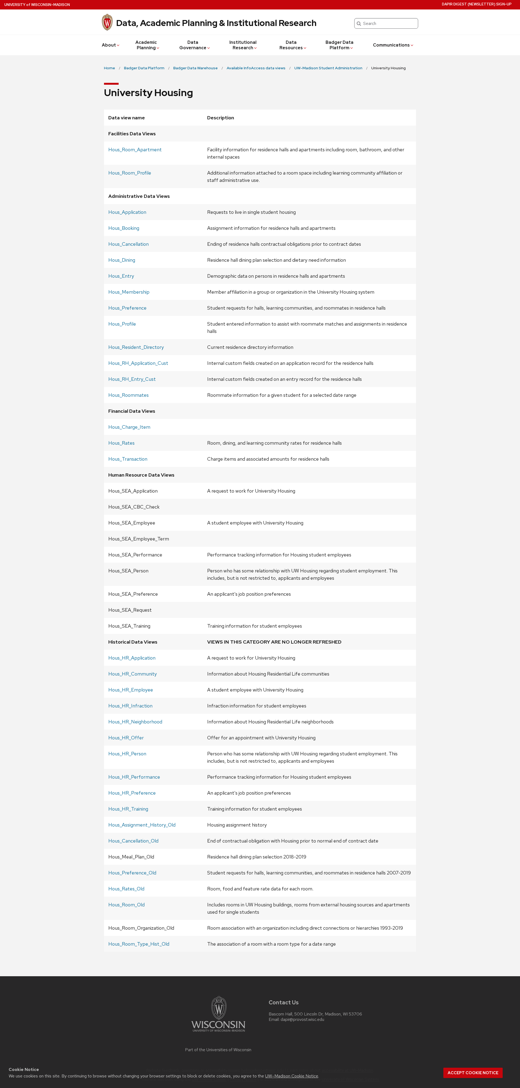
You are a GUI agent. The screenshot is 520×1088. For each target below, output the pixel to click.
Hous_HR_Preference (132, 793)
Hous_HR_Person (127, 754)
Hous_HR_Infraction (130, 706)
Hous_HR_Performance (134, 777)
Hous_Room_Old (126, 905)
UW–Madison (37, 4)
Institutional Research (242, 45)
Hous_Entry (121, 276)
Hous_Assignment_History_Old (142, 825)
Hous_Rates (121, 443)
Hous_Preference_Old (132, 873)
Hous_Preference (127, 308)
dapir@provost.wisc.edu (302, 1019)
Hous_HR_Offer (126, 738)
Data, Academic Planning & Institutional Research (216, 23)
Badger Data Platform (339, 45)
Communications (391, 45)
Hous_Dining (121, 260)
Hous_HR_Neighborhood (135, 722)
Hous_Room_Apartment (135, 149)
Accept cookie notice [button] (473, 1073)
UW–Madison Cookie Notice (291, 1076)
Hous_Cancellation (128, 244)
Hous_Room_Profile (129, 173)
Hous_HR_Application (131, 658)
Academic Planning (146, 45)
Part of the (218, 1050)
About (109, 45)
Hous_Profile (122, 324)
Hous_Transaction (127, 459)
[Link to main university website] (218, 1032)
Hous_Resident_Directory (136, 347)
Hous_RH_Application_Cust (138, 363)
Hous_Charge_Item (129, 427)
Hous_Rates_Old (126, 889)
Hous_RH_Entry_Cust (132, 379)
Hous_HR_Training (128, 809)
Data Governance (192, 45)
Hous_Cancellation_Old (133, 841)
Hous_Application (127, 212)
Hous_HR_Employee (130, 690)
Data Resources (291, 45)
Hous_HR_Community (132, 674)
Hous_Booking (123, 228)
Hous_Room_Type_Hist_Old (138, 944)
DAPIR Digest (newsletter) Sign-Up (477, 4)
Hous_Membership (129, 292)
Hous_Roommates (128, 395)
